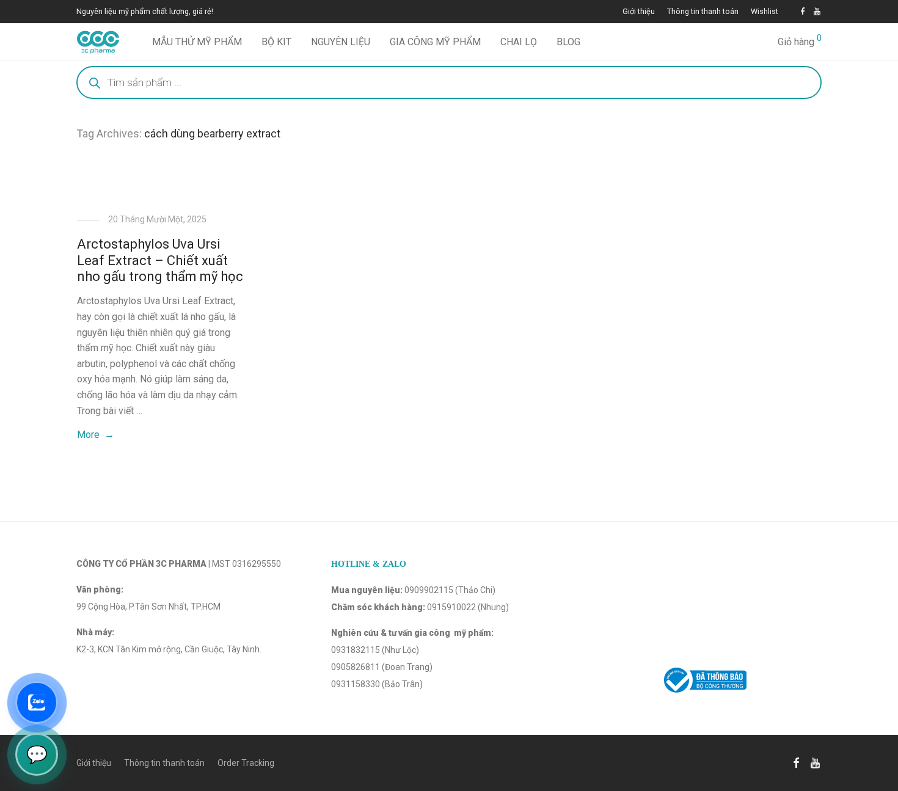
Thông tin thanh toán (703, 12)
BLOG (568, 42)
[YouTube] (818, 11)
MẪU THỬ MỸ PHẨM (197, 42)
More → (95, 434)
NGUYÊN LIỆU (340, 42)
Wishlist (764, 12)
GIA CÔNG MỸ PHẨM (435, 42)
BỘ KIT (276, 42)
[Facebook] (802, 11)
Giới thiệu (638, 12)
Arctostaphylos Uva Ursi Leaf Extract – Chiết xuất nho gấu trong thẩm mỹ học (160, 260)
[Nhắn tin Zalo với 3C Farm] (36, 702)
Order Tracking (245, 763)
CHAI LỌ (518, 42)
